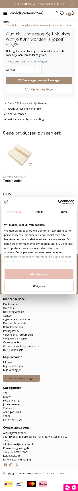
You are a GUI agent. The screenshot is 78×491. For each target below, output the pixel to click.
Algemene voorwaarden (17, 319)
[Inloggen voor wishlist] (30, 164)
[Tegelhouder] (19, 153)
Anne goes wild (12, 412)
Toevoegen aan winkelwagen (41, 80)
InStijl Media (59, 473)
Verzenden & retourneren (18, 334)
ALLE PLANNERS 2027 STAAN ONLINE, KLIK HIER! (39, 4)
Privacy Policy (11, 331)
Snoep (7, 415)
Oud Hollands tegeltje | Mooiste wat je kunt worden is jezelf (39, 25)
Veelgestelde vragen (15, 338)
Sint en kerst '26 (12, 419)
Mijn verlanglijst (12, 370)
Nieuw (7, 396)
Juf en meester (11, 404)
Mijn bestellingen (13, 366)
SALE (6, 393)
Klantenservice (11, 304)
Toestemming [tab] (13, 211)
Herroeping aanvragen (21, 378)
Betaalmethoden (13, 327)
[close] (72, 4)
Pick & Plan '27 (11, 400)
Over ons (8, 308)
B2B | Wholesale (13, 350)
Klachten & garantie (14, 323)
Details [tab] (39, 211)
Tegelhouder (12, 181)
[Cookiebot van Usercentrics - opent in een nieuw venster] (58, 201)
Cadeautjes (9, 408)
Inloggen (8, 362)
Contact (7, 315)
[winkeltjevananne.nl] (26, 13)
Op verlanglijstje (41, 89)
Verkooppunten (12, 342)
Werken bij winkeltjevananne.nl (21, 346)
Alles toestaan (39, 274)
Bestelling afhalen (13, 311)
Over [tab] (64, 211)
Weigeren (39, 286)
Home (6, 21)
